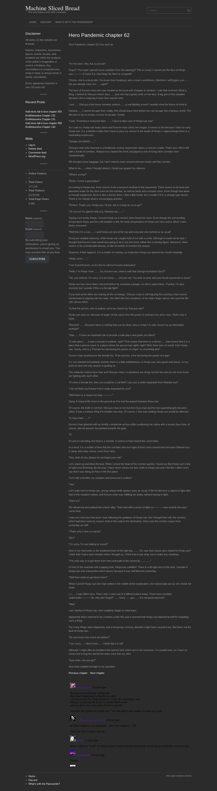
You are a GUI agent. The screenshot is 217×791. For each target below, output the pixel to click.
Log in (31, 144)
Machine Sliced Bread (52, 8)
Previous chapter (78, 673)
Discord (45, 22)
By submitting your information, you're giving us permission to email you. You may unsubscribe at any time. (42, 246)
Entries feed (35, 148)
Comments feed (37, 152)
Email (33, 229)
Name (33, 218)
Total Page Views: (39, 198)
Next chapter (97, 673)
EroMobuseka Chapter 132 (40, 115)
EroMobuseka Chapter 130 (40, 126)
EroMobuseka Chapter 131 (40, 119)
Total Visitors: (37, 190)
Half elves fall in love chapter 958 (43, 123)
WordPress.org (36, 156)
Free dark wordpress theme (179, 776)
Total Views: (36, 181)
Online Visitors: (38, 173)
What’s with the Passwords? (74, 22)
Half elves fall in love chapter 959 (43, 111)
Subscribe (37, 258)
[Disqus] (130, 723)
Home (32, 22)
